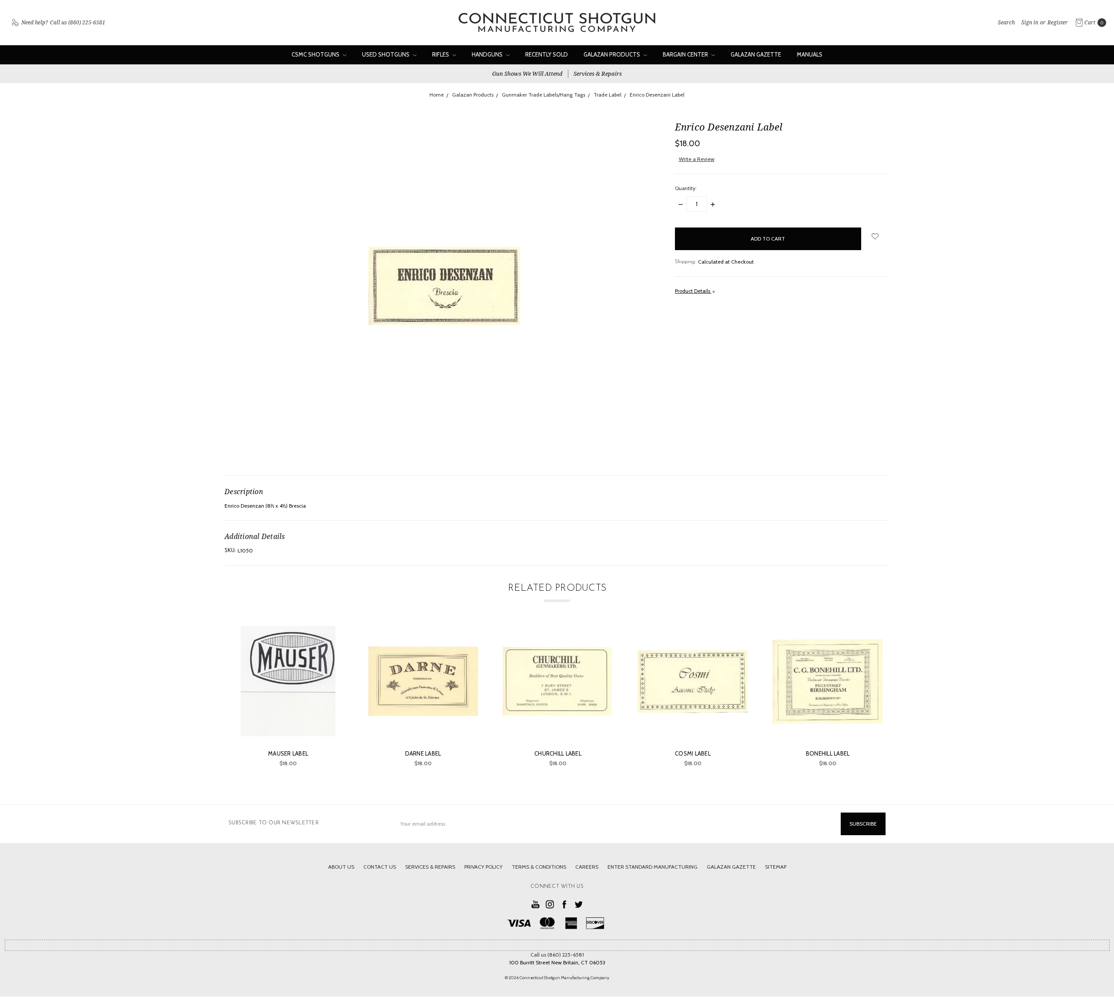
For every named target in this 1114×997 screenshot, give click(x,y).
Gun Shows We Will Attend (527, 73)
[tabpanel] (288, 697)
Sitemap (775, 866)
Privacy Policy (483, 866)
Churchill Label (557, 753)
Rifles (441, 54)
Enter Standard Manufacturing (652, 866)
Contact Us (379, 866)
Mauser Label (288, 753)
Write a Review (697, 159)
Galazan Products (612, 54)
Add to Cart (288, 726)
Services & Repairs (598, 73)
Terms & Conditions (539, 866)
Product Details (693, 291)
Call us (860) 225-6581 (557, 954)
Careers (586, 866)
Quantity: (686, 188)
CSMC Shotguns (316, 54)
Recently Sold (546, 54)
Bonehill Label (828, 753)
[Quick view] (330, 638)
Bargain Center (686, 54)
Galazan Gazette (756, 54)
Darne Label (423, 753)
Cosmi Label (693, 753)
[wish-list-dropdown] (875, 236)
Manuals (809, 54)
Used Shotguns (386, 54)
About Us (341, 866)
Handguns (488, 54)
